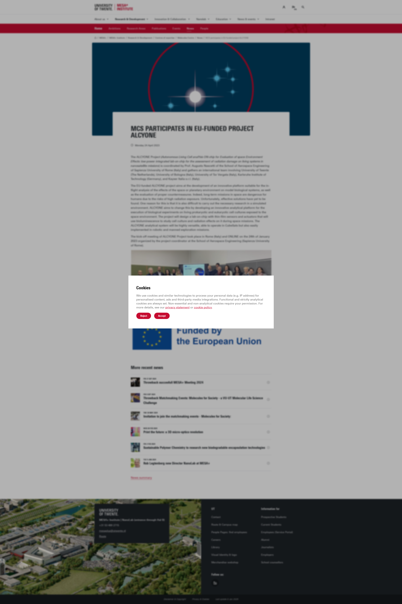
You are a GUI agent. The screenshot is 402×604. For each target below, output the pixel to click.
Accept (162, 315)
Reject (143, 315)
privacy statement (177, 307)
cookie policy (203, 307)
